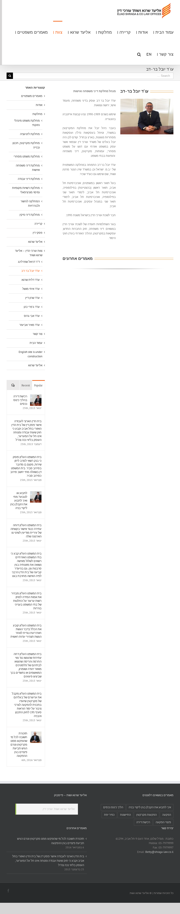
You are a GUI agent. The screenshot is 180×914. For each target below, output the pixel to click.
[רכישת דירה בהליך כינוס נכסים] (35, 396)
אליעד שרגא (35, 242)
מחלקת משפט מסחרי (27, 156)
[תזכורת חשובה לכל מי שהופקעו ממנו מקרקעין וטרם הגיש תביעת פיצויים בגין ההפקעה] (35, 733)
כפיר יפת (109, 815)
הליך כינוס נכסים (113, 807)
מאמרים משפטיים (31, 96)
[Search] (139, 54)
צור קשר (37, 334)
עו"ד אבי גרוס (32, 316)
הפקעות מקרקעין (146, 815)
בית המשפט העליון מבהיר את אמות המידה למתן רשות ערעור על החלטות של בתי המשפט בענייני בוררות (26, 600)
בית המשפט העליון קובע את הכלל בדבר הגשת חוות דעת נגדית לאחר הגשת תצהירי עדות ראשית (26, 631)
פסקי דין (37, 233)
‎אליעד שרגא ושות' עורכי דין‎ (59, 809)
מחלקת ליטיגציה (30, 134)
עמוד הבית (36, 343)
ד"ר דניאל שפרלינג (29, 262)
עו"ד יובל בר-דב (30, 271)
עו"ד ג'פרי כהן (32, 307)
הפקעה (166, 815)
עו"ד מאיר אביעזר (29, 325)
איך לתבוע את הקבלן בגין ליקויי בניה (150, 807)
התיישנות (125, 815)
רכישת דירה (143, 822)
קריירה (38, 224)
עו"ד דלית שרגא (31, 280)
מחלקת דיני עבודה (29, 179)
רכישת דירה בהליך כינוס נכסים (20, 400)
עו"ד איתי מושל (31, 289)
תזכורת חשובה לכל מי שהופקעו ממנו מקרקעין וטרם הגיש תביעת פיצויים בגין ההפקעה (19, 745)
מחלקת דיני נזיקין (30, 215)
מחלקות (37, 114)
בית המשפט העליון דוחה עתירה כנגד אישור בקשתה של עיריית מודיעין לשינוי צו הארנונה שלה (26, 530)
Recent (26, 385)
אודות (39, 105)
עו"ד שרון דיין (32, 298)
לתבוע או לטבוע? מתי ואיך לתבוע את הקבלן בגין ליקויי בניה (18, 500)
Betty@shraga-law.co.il (159, 852)
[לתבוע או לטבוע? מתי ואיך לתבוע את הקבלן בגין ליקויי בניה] (35, 493)
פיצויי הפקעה (163, 822)
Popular (38, 385)
